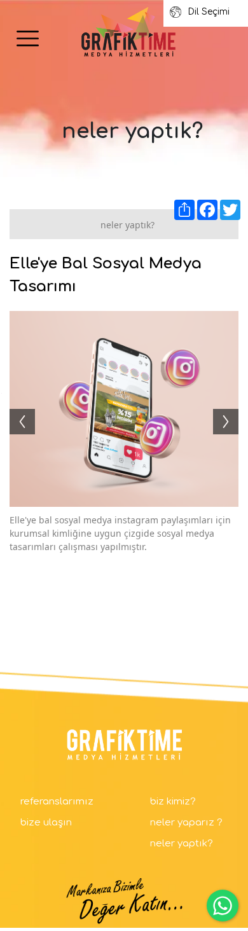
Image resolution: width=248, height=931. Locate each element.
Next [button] (232, 409)
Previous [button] (16, 409)
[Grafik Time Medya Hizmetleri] (128, 32)
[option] (124, 409)
